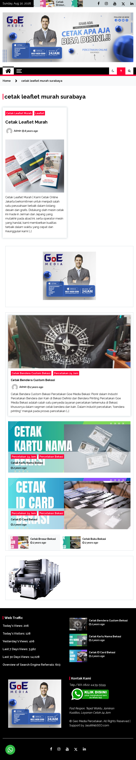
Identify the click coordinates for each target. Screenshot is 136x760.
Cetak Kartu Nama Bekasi (27, 462)
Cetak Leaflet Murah (19, 113)
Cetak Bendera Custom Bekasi (31, 373)
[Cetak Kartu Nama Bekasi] (69, 447)
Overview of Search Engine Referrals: (29, 664)
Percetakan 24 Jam (66, 373)
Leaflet (39, 113)
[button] (113, 71)
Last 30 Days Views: (16, 657)
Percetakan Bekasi (51, 456)
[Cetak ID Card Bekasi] (69, 503)
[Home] (8, 71)
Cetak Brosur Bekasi (47, 4)
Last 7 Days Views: (16, 649)
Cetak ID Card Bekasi (24, 519)
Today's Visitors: (14, 633)
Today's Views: (13, 625)
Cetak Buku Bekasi (79, 4)
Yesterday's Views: (16, 641)
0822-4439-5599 (94, 685)
